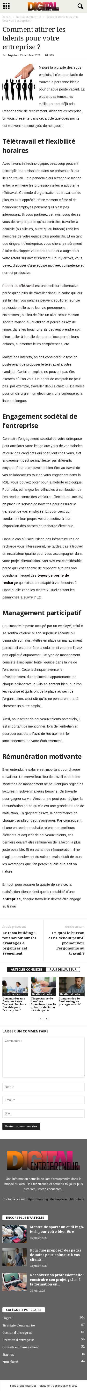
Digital (7, 1318)
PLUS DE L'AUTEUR (63, 969)
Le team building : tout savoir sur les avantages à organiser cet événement (19, 943)
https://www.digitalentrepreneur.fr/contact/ (55, 1199)
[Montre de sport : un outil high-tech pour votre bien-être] (14, 1234)
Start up (8, 1354)
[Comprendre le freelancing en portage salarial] (72, 986)
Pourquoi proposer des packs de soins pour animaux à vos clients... (55, 1254)
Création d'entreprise (18, 1340)
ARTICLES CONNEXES (26, 969)
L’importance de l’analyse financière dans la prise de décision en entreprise (43, 1004)
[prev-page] (40, 1018)
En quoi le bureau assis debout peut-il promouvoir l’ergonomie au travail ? (66, 943)
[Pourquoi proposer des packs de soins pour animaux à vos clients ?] (14, 1257)
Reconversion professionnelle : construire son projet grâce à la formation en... (57, 1279)
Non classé (10, 1362)
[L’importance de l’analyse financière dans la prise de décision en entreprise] (44, 986)
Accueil (6, 17)
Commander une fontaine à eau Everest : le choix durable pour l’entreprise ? (14, 1004)
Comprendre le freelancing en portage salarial (70, 1001)
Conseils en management (20, 1347)
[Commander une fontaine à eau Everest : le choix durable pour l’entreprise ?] (15, 986)
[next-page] (46, 1018)
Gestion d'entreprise (28, 17)
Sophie (12, 55)
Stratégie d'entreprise (18, 1325)
